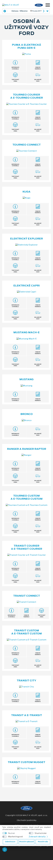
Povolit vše (43, 841)
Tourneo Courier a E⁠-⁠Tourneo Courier (26, 96)
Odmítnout (10, 841)
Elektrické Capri (26, 285)
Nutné (11, 833)
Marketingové (15, 836)
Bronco (26, 414)
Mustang (26, 379)
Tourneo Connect (27, 144)
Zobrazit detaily (37, 836)
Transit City (26, 680)
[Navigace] (48, 5)
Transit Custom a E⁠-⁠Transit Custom (26, 632)
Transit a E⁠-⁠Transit (26, 715)
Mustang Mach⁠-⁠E (26, 332)
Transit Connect (26, 595)
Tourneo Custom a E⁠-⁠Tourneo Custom (27, 497)
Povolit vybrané (26, 841)
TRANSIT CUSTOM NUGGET (26, 762)
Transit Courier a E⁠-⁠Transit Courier (26, 547)
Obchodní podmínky (26, 820)
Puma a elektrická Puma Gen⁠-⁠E (26, 46)
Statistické (41, 833)
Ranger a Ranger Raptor (26, 449)
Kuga (26, 191)
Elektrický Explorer (26, 238)
